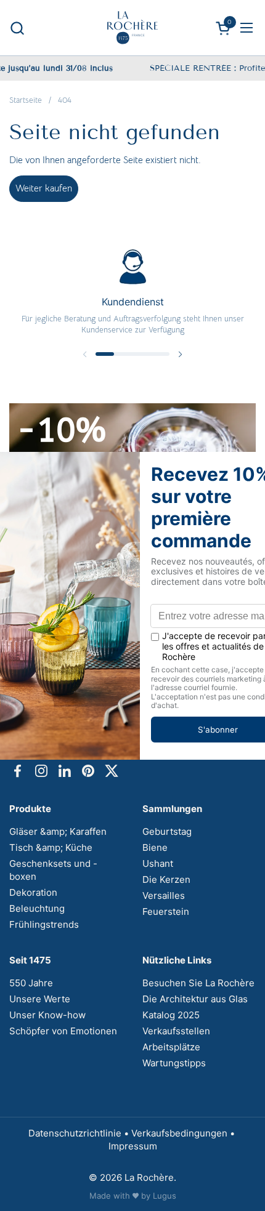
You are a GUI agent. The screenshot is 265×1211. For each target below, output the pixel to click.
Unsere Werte (39, 999)
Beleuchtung (37, 908)
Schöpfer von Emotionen (63, 1031)
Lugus (164, 1196)
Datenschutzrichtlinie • (79, 1133)
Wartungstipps (174, 1063)
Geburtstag (167, 831)
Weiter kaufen (43, 188)
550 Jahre (31, 983)
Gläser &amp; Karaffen (58, 831)
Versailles (163, 895)
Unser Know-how (47, 1015)
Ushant (157, 863)
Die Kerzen (166, 879)
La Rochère (149, 1177)
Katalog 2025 (171, 1015)
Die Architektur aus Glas (195, 999)
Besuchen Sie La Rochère (198, 983)
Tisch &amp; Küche (50, 847)
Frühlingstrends (44, 924)
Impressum (132, 1146)
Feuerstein (165, 911)
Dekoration (33, 892)
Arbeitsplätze (171, 1047)
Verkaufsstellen (176, 1031)
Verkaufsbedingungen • (184, 1133)
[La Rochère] (132, 27)
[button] (17, 28)
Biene (155, 847)
